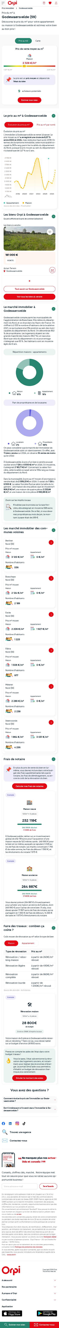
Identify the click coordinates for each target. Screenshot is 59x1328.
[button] (29, 1100)
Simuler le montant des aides (29, 1078)
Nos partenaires (9, 1287)
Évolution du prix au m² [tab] (18, 124)
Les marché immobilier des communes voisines (26, 530)
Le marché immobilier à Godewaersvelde (19, 308)
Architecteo (25, 990)
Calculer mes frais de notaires (29, 786)
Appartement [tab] (28, 943)
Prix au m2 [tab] (23, 41)
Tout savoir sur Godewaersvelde (29, 289)
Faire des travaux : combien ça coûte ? (24, 928)
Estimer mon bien (29, 100)
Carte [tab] (37, 41)
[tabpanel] (29, 76)
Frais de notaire (14, 759)
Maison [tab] (11, 943)
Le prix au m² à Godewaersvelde (25, 115)
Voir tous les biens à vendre (29, 296)
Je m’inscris (48, 1186)
